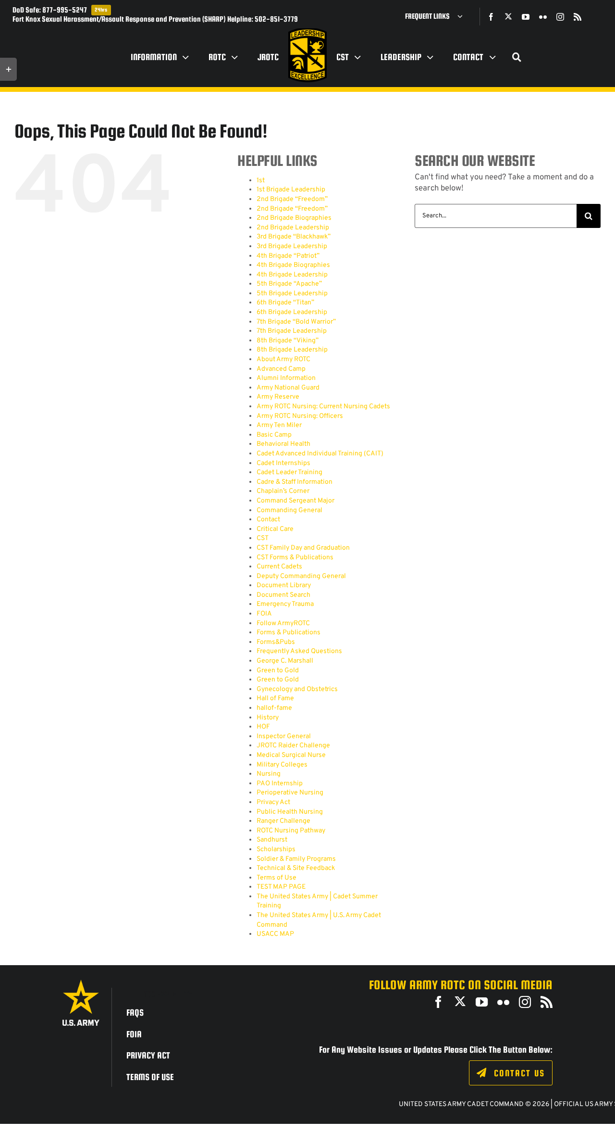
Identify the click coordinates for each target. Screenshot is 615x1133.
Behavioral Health (283, 444)
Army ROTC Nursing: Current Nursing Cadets (323, 407)
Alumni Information (286, 378)
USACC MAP (275, 934)
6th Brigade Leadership (292, 312)
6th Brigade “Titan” (285, 303)
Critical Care (275, 529)
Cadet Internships (283, 463)
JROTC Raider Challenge (293, 746)
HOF (263, 727)
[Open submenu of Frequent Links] (463, 16)
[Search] (517, 57)
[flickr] (543, 17)
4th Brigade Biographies (293, 265)
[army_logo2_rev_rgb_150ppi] (80, 983)
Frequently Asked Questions (299, 651)
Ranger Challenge (283, 821)
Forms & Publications (288, 633)
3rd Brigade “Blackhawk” (294, 237)
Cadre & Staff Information (294, 482)
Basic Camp (274, 435)
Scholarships (276, 849)
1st (261, 180)
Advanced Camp (281, 369)
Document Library (284, 585)
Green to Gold (278, 671)
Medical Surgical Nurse (291, 755)
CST (263, 538)
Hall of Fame (275, 698)
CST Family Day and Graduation (303, 548)
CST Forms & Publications (295, 558)
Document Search (283, 595)
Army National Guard (288, 388)
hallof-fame (274, 708)
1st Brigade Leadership (291, 190)
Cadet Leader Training (289, 472)
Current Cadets (279, 567)
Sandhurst (272, 840)
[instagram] (560, 17)
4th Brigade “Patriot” (288, 256)
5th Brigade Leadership (292, 294)
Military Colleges (282, 765)
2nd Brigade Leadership (293, 228)
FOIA (264, 614)
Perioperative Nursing (290, 793)
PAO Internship (280, 784)
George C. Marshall (285, 661)
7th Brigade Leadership (292, 331)
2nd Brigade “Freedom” (292, 199)
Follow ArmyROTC (283, 623)
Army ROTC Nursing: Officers (300, 416)
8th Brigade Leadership (292, 350)
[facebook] (491, 17)
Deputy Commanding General (301, 576)
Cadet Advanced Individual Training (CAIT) (320, 454)
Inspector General (284, 736)
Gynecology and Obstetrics (297, 689)
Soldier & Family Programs (296, 859)
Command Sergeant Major (295, 501)
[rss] (577, 17)
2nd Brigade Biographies (294, 218)
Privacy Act (273, 802)
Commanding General (289, 510)
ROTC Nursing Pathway (291, 831)
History (268, 718)
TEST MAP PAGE (281, 887)
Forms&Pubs (276, 642)
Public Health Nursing (290, 812)
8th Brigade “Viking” (288, 341)
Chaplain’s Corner (283, 491)
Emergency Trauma (285, 604)
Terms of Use (276, 878)
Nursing (269, 774)
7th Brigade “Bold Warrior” (296, 322)
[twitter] (508, 16)
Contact (268, 520)
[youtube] (525, 17)
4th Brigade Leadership (292, 275)
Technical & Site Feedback (296, 868)
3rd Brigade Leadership (292, 246)
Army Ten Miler (279, 425)
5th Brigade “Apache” (289, 284)
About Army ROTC (283, 359)
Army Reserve (278, 397)
